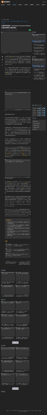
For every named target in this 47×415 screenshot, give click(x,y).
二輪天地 (37, 4)
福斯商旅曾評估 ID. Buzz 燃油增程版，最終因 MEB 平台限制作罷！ (18, 222)
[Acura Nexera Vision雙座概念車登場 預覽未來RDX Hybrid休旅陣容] (22, 289)
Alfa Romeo (26, 21)
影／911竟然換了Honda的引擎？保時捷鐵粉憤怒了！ (21, 312)
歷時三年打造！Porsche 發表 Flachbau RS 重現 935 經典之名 (20, 255)
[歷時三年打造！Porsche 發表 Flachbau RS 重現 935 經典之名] (9, 255)
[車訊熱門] (45, 57)
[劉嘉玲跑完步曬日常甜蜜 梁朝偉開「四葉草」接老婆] (8, 276)
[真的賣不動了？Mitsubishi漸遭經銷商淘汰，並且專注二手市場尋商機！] (8, 305)
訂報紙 (33, 410)
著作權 (22, 410)
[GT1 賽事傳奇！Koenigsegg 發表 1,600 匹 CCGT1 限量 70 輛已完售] (9, 246)
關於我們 (36, 410)
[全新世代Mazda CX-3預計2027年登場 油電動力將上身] (22, 364)
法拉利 (11, 21)
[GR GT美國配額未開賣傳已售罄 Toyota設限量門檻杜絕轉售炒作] (8, 289)
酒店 (5, 21)
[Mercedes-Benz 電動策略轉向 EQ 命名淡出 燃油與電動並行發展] (22, 318)
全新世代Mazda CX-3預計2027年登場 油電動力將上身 (22, 371)
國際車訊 (14, 4)
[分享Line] (2, 59)
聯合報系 (29, 410)
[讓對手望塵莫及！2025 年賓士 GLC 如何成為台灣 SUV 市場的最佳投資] (8, 318)
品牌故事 (43, 4)
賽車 (2, 21)
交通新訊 (26, 4)
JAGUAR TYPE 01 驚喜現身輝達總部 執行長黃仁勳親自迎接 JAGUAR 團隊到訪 (8, 358)
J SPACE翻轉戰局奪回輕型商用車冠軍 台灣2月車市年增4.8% (8, 338)
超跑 (14, 21)
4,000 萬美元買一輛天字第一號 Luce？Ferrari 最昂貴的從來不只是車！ (22, 384)
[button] (45, 2)
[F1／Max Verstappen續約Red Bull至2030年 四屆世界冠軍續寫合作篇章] (9, 250)
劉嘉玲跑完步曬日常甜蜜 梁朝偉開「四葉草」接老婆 (8, 282)
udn (1, 19)
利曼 (21, 21)
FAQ (10, 410)
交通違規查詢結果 (36, 125)
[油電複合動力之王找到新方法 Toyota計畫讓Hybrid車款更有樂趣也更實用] (22, 351)
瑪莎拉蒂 (18, 21)
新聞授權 (15, 410)
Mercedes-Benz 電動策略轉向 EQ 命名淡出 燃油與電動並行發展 (22, 325)
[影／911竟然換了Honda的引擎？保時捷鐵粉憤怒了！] (22, 305)
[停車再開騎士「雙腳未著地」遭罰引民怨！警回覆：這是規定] (22, 331)
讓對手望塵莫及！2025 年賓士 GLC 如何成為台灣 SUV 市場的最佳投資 (8, 325)
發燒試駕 (9, 4)
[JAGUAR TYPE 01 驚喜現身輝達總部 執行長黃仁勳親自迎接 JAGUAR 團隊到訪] (8, 351)
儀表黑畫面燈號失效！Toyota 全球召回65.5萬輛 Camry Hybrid (8, 384)
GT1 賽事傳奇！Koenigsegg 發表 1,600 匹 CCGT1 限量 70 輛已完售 (20, 245)
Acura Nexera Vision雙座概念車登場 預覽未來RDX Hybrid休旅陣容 (22, 295)
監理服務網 (35, 129)
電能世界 (20, 4)
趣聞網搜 (32, 4)
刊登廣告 (7, 410)
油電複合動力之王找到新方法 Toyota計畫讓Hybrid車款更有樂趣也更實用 (22, 358)
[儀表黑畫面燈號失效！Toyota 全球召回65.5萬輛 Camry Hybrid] (8, 377)
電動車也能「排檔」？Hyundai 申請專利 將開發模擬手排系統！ (18, 235)
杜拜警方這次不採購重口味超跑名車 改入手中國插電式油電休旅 (18, 228)
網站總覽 (39, 410)
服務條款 (19, 410)
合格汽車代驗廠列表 (36, 123)
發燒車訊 (4, 19)
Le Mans (3, 23)
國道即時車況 (35, 121)
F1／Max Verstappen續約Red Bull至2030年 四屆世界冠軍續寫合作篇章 (20, 250)
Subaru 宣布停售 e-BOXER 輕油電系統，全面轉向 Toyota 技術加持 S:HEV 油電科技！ (18, 225)
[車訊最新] (45, 32)
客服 (12, 410)
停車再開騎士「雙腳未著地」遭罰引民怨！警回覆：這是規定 (22, 338)
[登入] (43, 2)
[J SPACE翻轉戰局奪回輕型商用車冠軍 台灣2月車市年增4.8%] (8, 331)
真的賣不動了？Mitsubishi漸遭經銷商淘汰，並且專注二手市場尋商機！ (8, 312)
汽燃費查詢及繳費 (36, 127)
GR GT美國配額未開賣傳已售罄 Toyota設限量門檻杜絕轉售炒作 (8, 295)
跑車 (8, 21)
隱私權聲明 (25, 410)
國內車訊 (3, 4)
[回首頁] (6, 2)
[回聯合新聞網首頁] (2, 2)
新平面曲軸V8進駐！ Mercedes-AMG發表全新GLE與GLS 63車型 (18, 231)
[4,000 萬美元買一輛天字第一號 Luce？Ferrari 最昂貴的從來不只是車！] (22, 377)
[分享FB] (2, 57)
